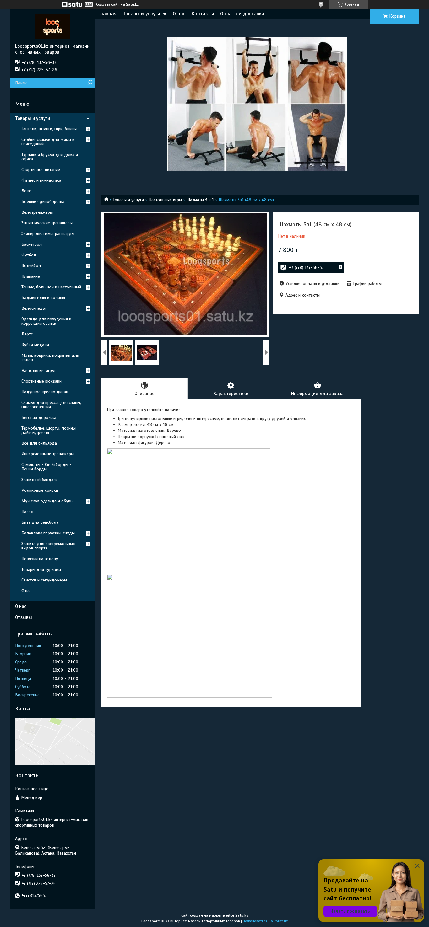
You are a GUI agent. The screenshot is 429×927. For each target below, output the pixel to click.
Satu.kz (241, 915)
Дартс (27, 334)
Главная (107, 14)
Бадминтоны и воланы (43, 297)
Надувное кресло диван (44, 391)
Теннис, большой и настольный (51, 287)
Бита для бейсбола (39, 522)
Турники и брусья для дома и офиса (49, 157)
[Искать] (89, 83)
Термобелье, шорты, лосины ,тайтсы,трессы (48, 430)
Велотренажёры (37, 212)
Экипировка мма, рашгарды (47, 233)
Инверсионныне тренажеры (47, 454)
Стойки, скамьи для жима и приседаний (47, 142)
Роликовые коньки (39, 490)
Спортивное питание (40, 169)
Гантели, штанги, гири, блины (49, 128)
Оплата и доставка (242, 14)
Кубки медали (35, 344)
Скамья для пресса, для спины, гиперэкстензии (51, 405)
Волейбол (31, 265)
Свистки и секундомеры (44, 580)
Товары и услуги (141, 14)
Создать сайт (107, 4)
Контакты (203, 14)
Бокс (26, 191)
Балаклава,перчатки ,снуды (48, 533)
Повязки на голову (39, 558)
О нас (179, 14)
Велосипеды (33, 308)
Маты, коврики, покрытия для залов (50, 357)
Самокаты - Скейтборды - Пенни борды (46, 467)
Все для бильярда (39, 443)
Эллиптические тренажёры (47, 223)
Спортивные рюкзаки (41, 381)
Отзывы (23, 617)
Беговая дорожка (38, 417)
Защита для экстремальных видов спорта (48, 546)
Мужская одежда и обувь (47, 501)
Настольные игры (165, 199)
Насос (27, 511)
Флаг (26, 590)
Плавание (30, 276)
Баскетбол (31, 244)
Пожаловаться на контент (265, 921)
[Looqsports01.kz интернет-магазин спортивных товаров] (52, 26)
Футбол (28, 255)
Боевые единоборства (42, 201)
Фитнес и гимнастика (41, 180)
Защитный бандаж (39, 479)
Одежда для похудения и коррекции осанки (46, 321)
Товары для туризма (41, 569)
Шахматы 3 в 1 (200, 199)
